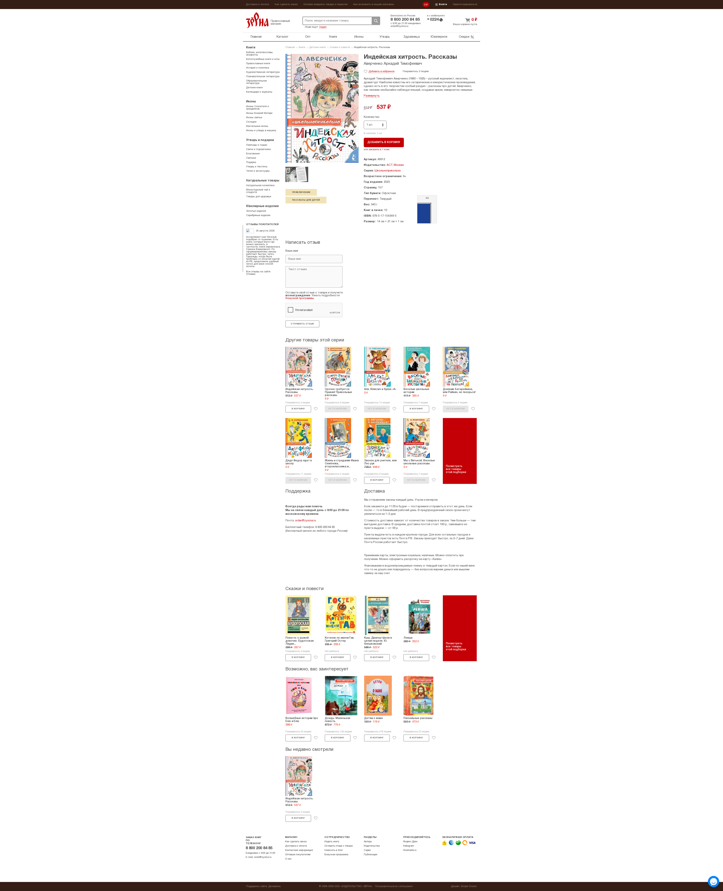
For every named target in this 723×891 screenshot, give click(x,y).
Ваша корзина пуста (465, 24)
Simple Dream (469, 886)
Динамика (274, 886)
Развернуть (372, 95)
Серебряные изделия (258, 215)
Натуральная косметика (260, 185)
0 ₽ (426, 5)
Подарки (251, 162)
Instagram (408, 846)
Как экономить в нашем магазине (373, 4)
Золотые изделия (256, 211)
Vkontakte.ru (409, 850)
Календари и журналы (259, 92)
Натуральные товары (262, 180)
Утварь (385, 37)
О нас (288, 859)
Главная (256, 37)
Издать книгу (331, 842)
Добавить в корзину (384, 142)
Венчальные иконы (257, 126)
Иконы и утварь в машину (261, 130)
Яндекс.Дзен (410, 842)
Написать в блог (333, 850)
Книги (333, 37)
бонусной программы (299, 298)
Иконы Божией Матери (259, 113)
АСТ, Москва (395, 165)
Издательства (372, 846)
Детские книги (317, 47)
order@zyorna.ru (399, 26)
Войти (443, 4)
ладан (322, 27)
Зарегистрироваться (465, 4)
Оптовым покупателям (297, 855)
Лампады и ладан (256, 145)
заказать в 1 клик (379, 149)
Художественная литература (263, 72)
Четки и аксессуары (258, 171)
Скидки (464, 37)
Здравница (411, 37)
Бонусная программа (336, 855)
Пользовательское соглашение (394, 886)
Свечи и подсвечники (258, 149)
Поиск (376, 21)
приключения (301, 192)
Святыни (251, 158)
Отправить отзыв (302, 324)
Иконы (359, 37)
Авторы (368, 842)
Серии (367, 850)
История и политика (257, 68)
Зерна (257, 20)
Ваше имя (291, 251)
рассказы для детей (306, 200)
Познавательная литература (262, 76)
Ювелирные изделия (262, 206)
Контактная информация (299, 850)
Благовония (253, 154)
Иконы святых (254, 118)
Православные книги (258, 63)
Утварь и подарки (260, 140)
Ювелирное (439, 37)
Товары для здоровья (258, 197)
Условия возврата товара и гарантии (325, 4)
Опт (308, 37)
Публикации (370, 855)
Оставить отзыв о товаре (338, 846)
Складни (251, 122)
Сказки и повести (340, 47)
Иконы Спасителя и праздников (257, 107)
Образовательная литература (256, 82)
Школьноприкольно (387, 170)
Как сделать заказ (286, 4)
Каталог (282, 37)
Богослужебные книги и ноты (263, 59)
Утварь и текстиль (256, 167)
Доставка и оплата (257, 4)
